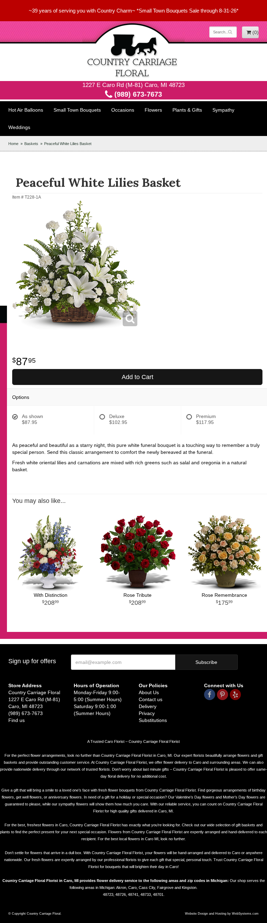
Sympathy (223, 110)
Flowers (153, 110)
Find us (16, 720)
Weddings (19, 127)
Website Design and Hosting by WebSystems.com (222, 913)
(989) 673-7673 (137, 94)
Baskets (31, 144)
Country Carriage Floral (133, 51)
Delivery (147, 706)
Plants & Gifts (187, 110)
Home (13, 144)
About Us (149, 692)
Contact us (150, 699)
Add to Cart (137, 377)
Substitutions (153, 720)
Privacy (147, 713)
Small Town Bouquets (77, 110)
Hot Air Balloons (25, 110)
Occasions (122, 110)
